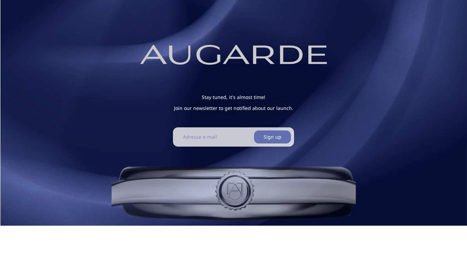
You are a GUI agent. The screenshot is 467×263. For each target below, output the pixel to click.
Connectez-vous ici (320, 248)
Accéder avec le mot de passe (158, 249)
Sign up (272, 137)
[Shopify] (273, 235)
